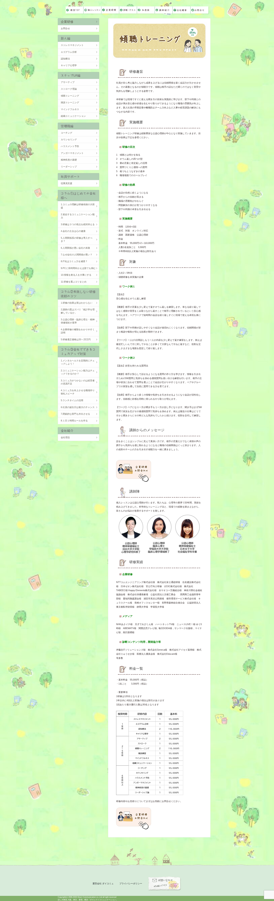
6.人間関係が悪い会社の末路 (75, 248)
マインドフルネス (70, 109)
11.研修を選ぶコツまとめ (73, 282)
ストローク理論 (69, 89)
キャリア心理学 (69, 65)
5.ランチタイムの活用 (72, 400)
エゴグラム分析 (69, 52)
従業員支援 (66, 183)
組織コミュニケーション (73, 116)
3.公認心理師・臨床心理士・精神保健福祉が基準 (78, 321)
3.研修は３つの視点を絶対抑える (78, 224)
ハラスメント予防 (70, 146)
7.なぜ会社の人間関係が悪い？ (76, 254)
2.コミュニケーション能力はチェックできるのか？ (78, 372)
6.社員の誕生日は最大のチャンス (78, 407)
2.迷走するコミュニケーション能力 (78, 216)
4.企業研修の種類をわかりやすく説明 (78, 331)
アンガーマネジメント (72, 153)
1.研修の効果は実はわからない (76, 303)
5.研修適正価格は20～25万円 (76, 339)
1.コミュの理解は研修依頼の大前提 (78, 206)
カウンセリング (69, 139)
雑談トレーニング (70, 102)
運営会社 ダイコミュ (103, 883)
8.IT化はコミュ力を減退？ (74, 261)
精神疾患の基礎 (69, 160)
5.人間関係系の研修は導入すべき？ (76, 239)
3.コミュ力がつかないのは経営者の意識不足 (78, 382)
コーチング (66, 133)
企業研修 (67, 21)
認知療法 (65, 58)
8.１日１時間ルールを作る (74, 420)
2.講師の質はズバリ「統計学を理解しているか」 (78, 311)
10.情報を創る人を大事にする (76, 275)
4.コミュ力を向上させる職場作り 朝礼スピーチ (78, 392)
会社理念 (65, 437)
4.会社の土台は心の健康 (73, 231)
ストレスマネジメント (72, 45)
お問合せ (65, 28)
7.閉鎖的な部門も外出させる (75, 414)
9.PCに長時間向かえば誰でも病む (78, 268)
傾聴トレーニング (70, 96)
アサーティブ (67, 82)
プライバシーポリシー (130, 883)
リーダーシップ (69, 166)
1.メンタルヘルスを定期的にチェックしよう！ (78, 362)
